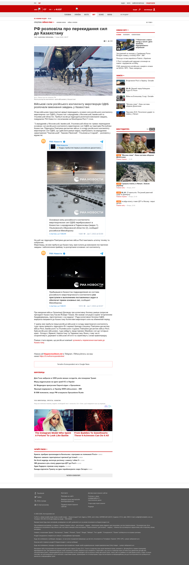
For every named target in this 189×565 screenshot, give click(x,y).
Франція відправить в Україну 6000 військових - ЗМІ (58, 389)
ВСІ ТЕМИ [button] (149, 22)
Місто (86, 14)
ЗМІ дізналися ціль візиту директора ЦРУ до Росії (57, 463)
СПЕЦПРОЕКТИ (150, 3)
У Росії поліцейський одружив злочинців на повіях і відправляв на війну (133, 62)
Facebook (40, 493)
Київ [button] (35, 10)
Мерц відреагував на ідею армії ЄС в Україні (54, 382)
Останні (118, 35)
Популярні (126, 35)
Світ (93, 14)
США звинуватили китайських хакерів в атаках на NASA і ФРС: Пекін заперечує (134, 67)
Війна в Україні (72, 22)
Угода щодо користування (96, 503)
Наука (109, 14)
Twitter (39, 497)
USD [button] (50, 9)
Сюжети (119, 75)
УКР (39, 3)
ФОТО (128, 3)
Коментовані (136, 35)
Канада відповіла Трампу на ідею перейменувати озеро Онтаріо (63, 469)
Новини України (121, 159)
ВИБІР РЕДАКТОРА (122, 129)
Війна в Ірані (59, 22)
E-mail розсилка (43, 505)
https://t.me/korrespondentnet (52, 356)
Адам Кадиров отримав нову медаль (52, 466)
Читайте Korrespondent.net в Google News (73, 364)
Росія (49, 18)
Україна (78, 14)
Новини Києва (61, 22)
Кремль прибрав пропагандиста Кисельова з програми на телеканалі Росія (68, 454)
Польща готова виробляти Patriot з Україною (133, 58)
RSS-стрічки (41, 501)
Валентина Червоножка (45, 37)
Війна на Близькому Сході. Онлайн (140, 96)
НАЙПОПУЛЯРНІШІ (138, 3)
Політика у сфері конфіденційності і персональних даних (95, 498)
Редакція (91, 506)
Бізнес (101, 14)
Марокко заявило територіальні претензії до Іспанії (58, 457)
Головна (67, 14)
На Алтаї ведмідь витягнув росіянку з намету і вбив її (59, 460)
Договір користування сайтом (97, 493)
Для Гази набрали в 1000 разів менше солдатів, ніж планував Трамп (65, 378)
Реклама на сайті (67, 496)
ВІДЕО (123, 3)
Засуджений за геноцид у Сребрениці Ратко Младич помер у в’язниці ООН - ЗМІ (133, 54)
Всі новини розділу (40, 18)
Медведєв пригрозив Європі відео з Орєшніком (58, 385)
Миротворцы (42, 400)
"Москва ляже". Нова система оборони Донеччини (138, 105)
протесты (50, 400)
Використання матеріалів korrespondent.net (70, 500)
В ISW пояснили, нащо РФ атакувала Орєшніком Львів (59, 392)
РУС (35, 3)
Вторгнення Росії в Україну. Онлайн (140, 81)
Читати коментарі (73, 475)
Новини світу (121, 30)
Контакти (64, 493)
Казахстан (57, 400)
